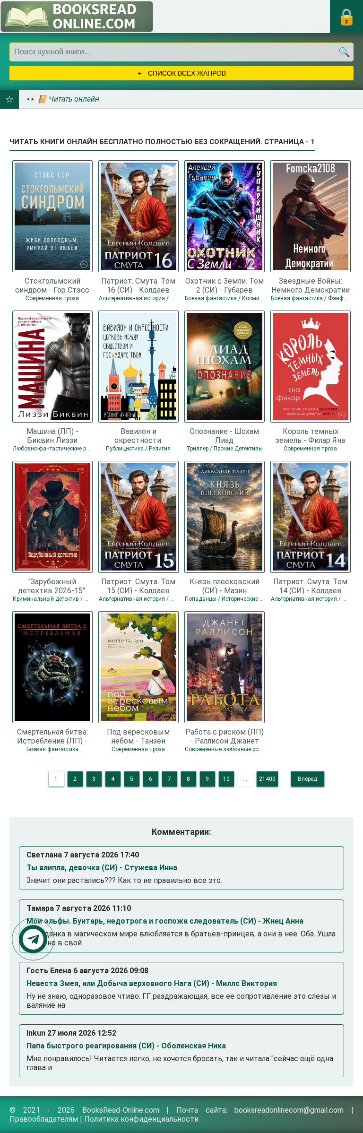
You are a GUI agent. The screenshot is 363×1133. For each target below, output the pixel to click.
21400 (267, 779)
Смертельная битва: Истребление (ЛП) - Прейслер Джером (52, 735)
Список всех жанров (186, 73)
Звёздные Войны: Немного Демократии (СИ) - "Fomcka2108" (310, 285)
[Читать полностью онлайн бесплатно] (77, 16)
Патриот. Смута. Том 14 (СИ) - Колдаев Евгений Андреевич (310, 585)
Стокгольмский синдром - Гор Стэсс (52, 285)
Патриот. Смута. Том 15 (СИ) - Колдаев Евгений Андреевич (138, 585)
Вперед (307, 779)
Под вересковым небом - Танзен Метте (138, 735)
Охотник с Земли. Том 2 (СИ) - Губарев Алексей (224, 285)
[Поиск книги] (344, 52)
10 (226, 779)
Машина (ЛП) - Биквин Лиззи (52, 435)
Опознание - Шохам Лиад (224, 435)
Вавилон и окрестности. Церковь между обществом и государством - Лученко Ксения (138, 435)
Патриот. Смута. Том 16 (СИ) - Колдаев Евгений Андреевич (138, 285)
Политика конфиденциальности (141, 1119)
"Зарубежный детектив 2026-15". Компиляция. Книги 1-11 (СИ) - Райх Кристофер (52, 585)
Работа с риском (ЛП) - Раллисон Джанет (224, 735)
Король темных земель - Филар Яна (310, 435)
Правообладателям (43, 1119)
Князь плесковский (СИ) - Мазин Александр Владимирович (224, 585)
